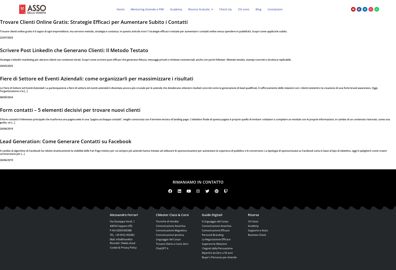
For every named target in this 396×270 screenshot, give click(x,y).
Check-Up (225, 9)
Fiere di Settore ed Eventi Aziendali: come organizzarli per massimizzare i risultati (96, 78)
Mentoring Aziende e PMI (147, 9)
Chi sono (243, 9)
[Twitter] (207, 191)
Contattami (275, 9)
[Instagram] (370, 9)
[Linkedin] (365, 9)
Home (121, 9)
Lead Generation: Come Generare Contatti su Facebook (65, 141)
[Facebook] (359, 9)
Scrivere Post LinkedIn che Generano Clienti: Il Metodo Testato (74, 50)
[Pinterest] (216, 191)
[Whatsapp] (376, 9)
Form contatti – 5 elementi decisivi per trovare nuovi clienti (70, 110)
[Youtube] (353, 9)
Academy (176, 9)
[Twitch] (226, 191)
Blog (258, 9)
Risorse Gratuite (199, 9)
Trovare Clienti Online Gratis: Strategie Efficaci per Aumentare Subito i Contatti (94, 22)
